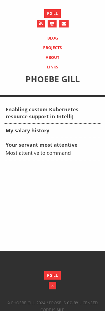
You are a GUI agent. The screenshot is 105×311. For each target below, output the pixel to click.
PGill (52, 13)
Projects (52, 47)
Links (52, 67)
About (52, 57)
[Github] (52, 23)
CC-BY (72, 302)
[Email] (64, 23)
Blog (52, 38)
